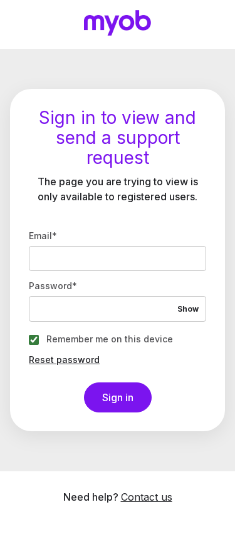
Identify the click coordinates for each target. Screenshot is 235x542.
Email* (43, 236)
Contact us (146, 497)
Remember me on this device (109, 339)
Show (188, 309)
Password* (53, 286)
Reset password (64, 360)
